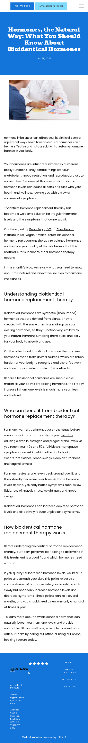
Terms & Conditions (69, 671)
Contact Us (69, 686)
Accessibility (69, 679)
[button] (82, 6)
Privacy (69, 662)
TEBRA (62, 737)
